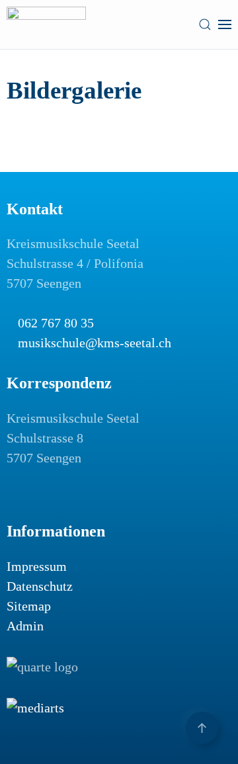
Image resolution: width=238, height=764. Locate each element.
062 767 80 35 (56, 323)
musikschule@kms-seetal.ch (94, 342)
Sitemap (29, 606)
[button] (205, 24)
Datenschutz (40, 586)
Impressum (37, 566)
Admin (25, 625)
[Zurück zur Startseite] (46, 24)
